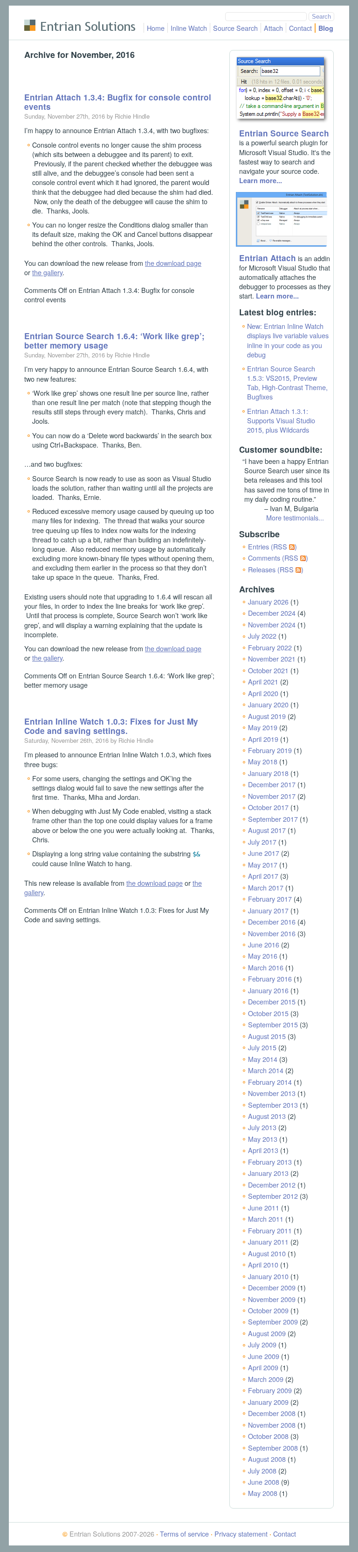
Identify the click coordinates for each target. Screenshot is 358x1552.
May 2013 (262, 1139)
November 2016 (272, 933)
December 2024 (272, 613)
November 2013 (272, 1093)
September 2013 (273, 1105)
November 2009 (272, 1299)
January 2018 (268, 773)
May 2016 (262, 956)
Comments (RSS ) (278, 557)
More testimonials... (295, 517)
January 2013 (268, 1173)
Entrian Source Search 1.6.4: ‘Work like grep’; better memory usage (114, 340)
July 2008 (262, 1470)
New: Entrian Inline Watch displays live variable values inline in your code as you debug (288, 340)
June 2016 (263, 944)
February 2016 (270, 978)
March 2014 (265, 1070)
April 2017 (263, 876)
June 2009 (263, 1356)
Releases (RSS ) (275, 569)
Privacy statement (241, 1533)
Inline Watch (189, 28)
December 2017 (272, 784)
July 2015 (262, 1047)
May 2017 (262, 864)
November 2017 (272, 796)
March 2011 (265, 1219)
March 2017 (265, 887)
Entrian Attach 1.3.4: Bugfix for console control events (117, 102)
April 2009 (263, 1367)
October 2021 (268, 670)
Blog (325, 28)
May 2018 (262, 761)
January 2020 (268, 704)
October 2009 (268, 1310)
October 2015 (268, 1013)
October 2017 (268, 807)
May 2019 (262, 727)
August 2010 (267, 1253)
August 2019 (267, 716)
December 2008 (272, 1413)
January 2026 (268, 601)
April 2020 (263, 693)
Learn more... (260, 180)
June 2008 (263, 1482)
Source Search (235, 28)
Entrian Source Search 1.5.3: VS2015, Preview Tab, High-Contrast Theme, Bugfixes (287, 382)
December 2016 (272, 921)
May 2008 (262, 1493)
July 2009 (262, 1344)
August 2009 (267, 1333)
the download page (173, 263)
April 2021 (263, 681)
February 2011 (270, 1230)
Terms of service (184, 1533)
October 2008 (268, 1436)
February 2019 (270, 750)
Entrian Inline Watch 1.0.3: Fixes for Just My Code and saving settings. (111, 726)
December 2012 (272, 1184)
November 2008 (272, 1425)
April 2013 (263, 1150)
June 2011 (263, 1207)
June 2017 (263, 853)
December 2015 (272, 1001)
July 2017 (262, 842)
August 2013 (267, 1116)
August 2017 (267, 830)
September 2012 (273, 1196)
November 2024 (272, 624)
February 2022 (270, 647)
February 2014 (270, 1082)
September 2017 (273, 819)
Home (156, 28)
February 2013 (270, 1162)
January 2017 (268, 910)
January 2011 (268, 1241)
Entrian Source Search (284, 133)
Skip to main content (54, 11)
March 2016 (265, 967)
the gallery (47, 272)
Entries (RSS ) (272, 546)
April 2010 (263, 1264)
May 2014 (262, 1059)
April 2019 (263, 739)
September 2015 (273, 1024)
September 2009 (273, 1321)
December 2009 (272, 1287)
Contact (300, 28)
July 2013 (262, 1127)
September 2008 (273, 1447)
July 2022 (262, 636)
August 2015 (267, 1036)
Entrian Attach (267, 257)
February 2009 (270, 1390)
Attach (273, 28)
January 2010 (268, 1276)
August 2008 (267, 1459)
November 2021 (272, 658)
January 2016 (268, 990)
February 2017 (270, 899)
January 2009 (268, 1402)
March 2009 (265, 1379)
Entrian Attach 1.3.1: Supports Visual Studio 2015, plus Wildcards (281, 420)
